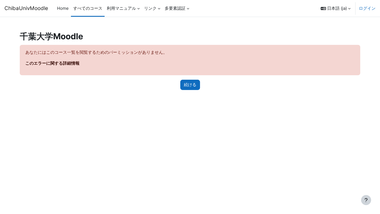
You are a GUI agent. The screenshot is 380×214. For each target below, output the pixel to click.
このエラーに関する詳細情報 (52, 63)
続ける (190, 84)
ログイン (367, 8)
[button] (335, 8)
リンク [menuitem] (150, 8)
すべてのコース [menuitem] (87, 8)
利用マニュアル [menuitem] (121, 8)
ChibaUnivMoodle (26, 8)
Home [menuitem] (63, 8)
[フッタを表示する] (366, 200)
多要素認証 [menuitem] (175, 8)
